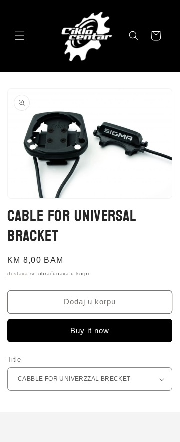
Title (14, 359)
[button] (20, 36)
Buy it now (90, 330)
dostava (18, 273)
